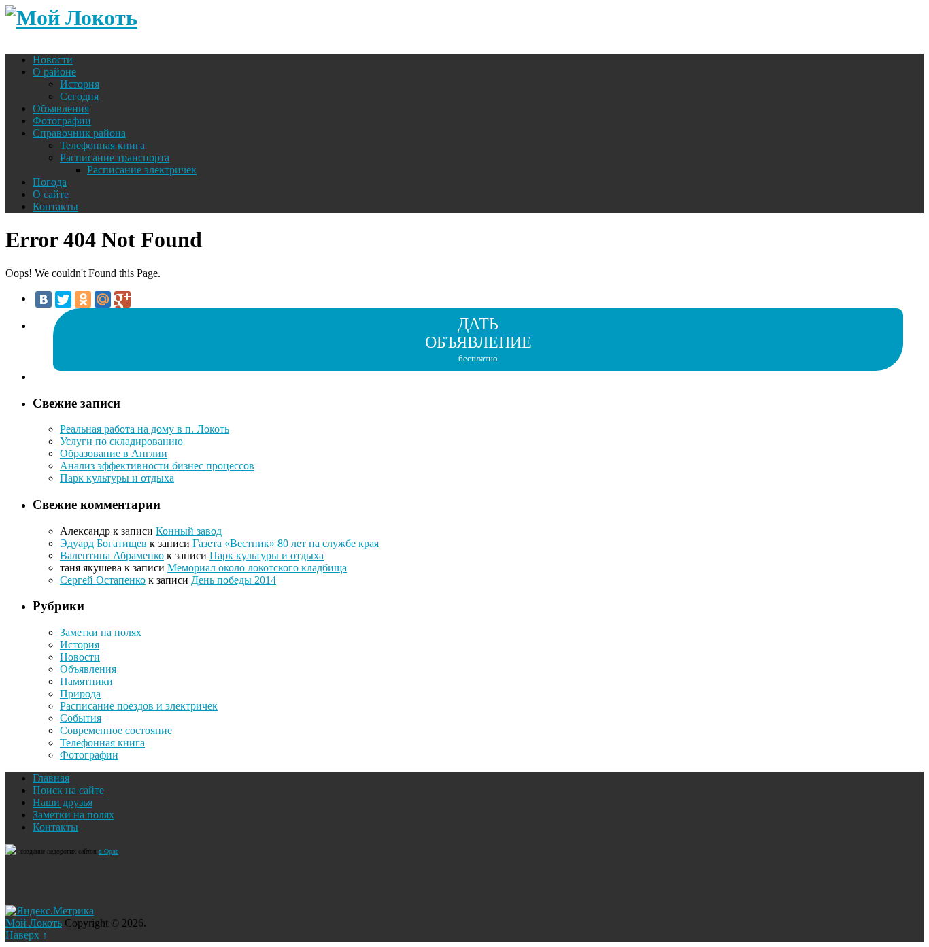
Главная (51, 778)
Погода (50, 182)
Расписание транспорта (114, 157)
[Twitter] (63, 299)
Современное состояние (116, 730)
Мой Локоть (33, 923)
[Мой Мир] (103, 299)
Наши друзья (62, 802)
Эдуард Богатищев (103, 543)
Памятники (86, 681)
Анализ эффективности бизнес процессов (157, 465)
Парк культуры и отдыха (117, 478)
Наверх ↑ (26, 935)
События (80, 718)
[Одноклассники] (83, 299)
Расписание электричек (142, 170)
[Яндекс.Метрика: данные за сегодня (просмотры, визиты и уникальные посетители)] (49, 911)
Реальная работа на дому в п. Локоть (144, 429)
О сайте (51, 194)
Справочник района (79, 133)
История (79, 84)
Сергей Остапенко (103, 580)
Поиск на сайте (68, 790)
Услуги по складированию (121, 441)
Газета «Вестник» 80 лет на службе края (285, 543)
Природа (80, 693)
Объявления (61, 108)
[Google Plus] (122, 299)
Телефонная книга (102, 145)
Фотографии (62, 121)
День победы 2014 (233, 580)
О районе (54, 72)
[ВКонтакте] (43, 299)
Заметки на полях (100, 632)
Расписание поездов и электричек (139, 706)
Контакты (55, 206)
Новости (53, 59)
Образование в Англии (113, 453)
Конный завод (189, 531)
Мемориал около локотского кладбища (257, 568)
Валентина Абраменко (112, 555)
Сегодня (79, 96)
